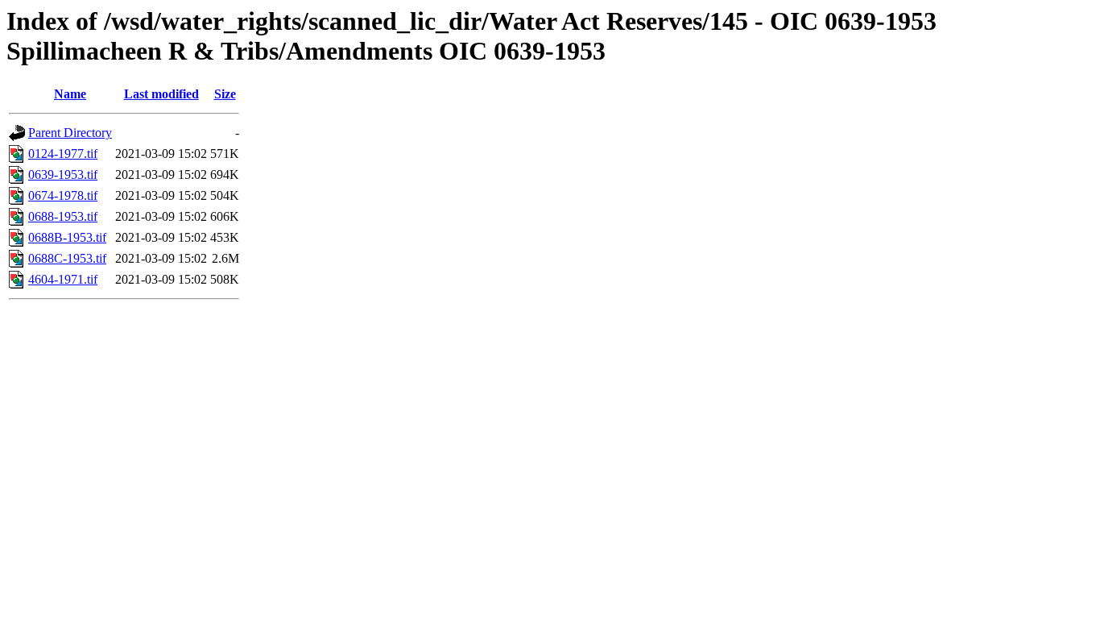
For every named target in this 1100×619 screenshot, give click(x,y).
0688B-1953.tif (67, 237)
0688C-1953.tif (67, 258)
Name (70, 94)
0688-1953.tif (62, 216)
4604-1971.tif (62, 279)
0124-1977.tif (62, 153)
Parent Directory (70, 132)
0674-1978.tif (62, 195)
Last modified (161, 94)
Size (225, 94)
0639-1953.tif (62, 174)
